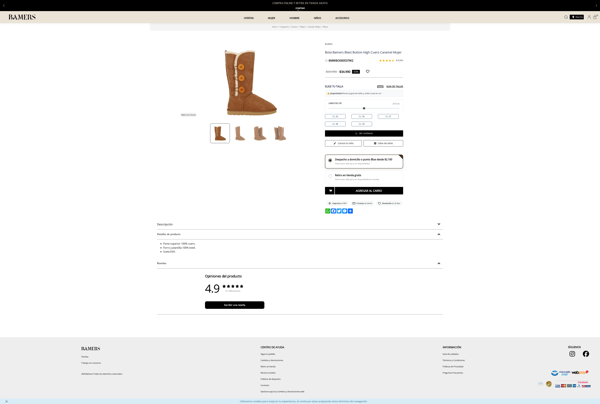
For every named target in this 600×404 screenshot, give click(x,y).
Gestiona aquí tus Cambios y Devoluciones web (282, 391)
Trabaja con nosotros (91, 362)
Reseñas (161, 263)
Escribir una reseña (234, 304)
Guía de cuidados (451, 354)
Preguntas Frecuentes (453, 372)
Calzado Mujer (314, 27)
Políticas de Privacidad (453, 366)
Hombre (294, 18)
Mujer (271, 18)
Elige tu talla (334, 86)
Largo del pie (335, 103)
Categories (284, 27)
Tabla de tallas (385, 143)
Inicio (274, 27)
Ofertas (249, 18)
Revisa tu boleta (268, 372)
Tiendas (84, 356)
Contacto (265, 385)
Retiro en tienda (268, 366)
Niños (317, 18)
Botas (325, 27)
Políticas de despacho (271, 379)
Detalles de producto (168, 234)
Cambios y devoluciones (272, 360)
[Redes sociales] (571, 355)
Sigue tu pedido (268, 354)
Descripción (165, 224)
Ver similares (366, 133)
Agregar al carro (369, 191)
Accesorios (342, 18)
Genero (294, 27)
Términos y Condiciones (454, 360)
